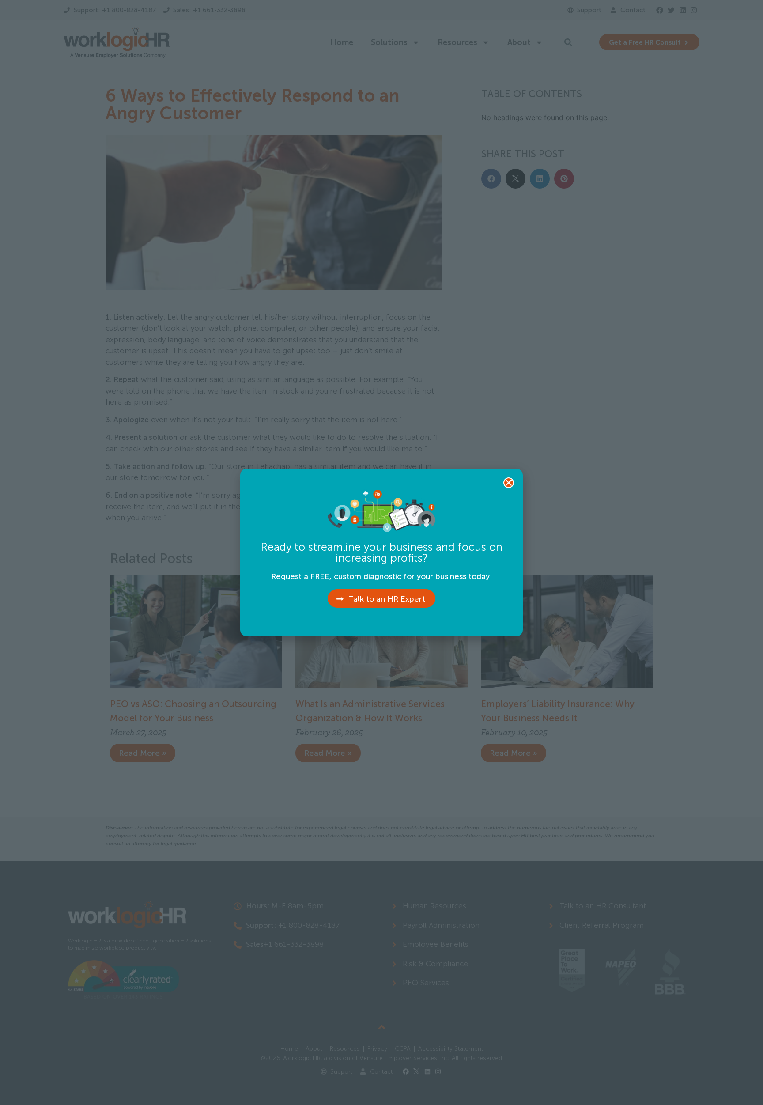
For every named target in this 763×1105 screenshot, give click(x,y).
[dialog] (381, 552)
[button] (508, 482)
